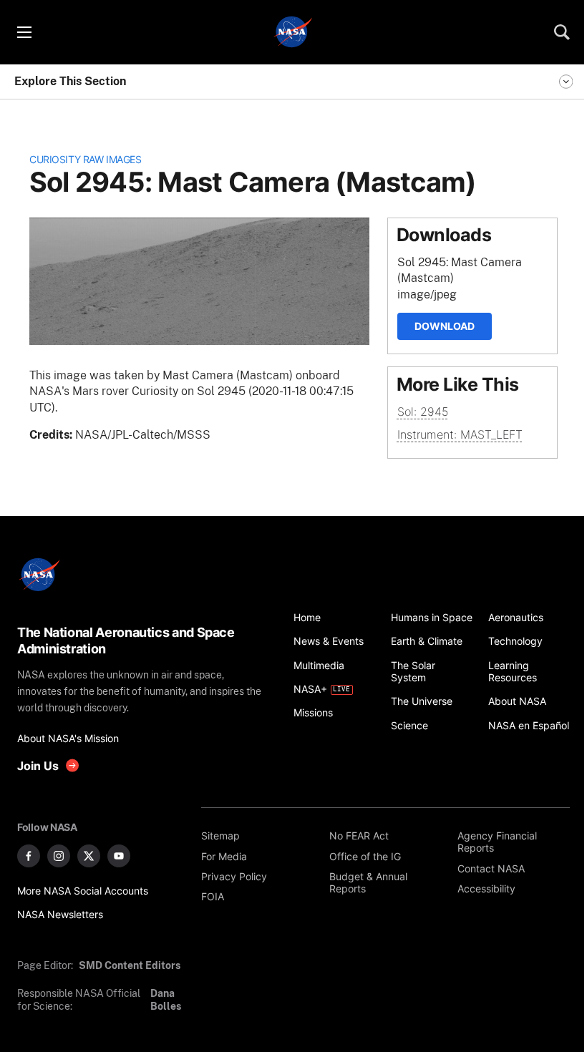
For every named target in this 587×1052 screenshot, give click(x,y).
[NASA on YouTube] (118, 855)
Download (444, 326)
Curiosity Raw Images (85, 159)
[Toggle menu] (23, 32)
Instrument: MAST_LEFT (460, 434)
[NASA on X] (88, 855)
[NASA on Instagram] (58, 855)
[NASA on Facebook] (28, 855)
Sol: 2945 (422, 411)
